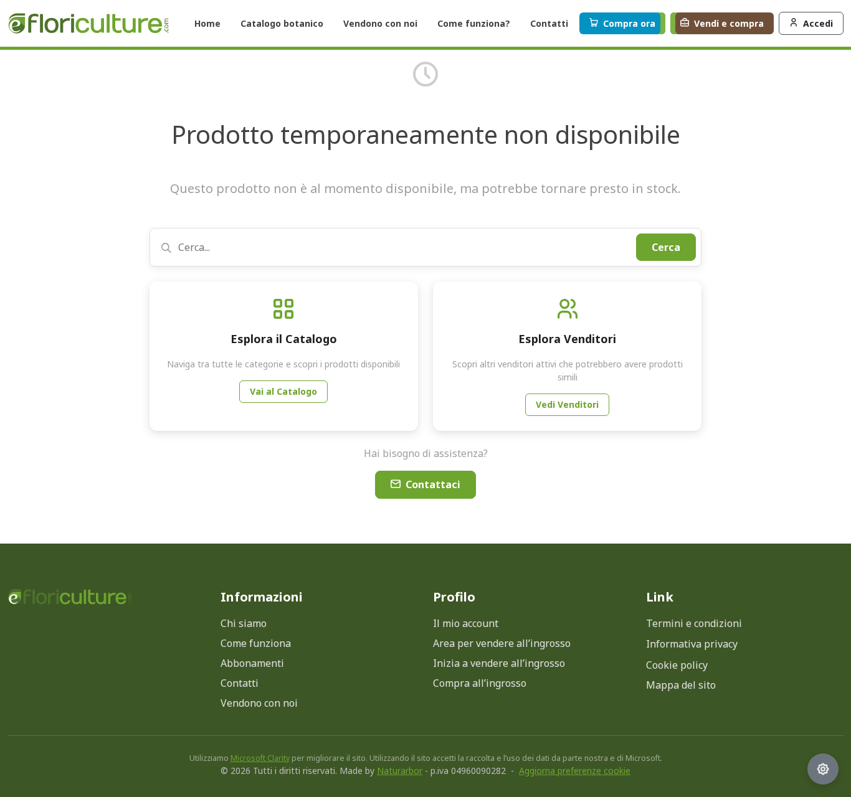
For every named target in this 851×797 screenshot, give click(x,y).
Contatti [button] (549, 23)
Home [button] (207, 23)
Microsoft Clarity (260, 758)
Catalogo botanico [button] (281, 23)
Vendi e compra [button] (729, 23)
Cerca (666, 247)
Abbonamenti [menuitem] (252, 663)
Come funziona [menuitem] (256, 643)
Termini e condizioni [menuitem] (694, 623)
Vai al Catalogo (283, 391)
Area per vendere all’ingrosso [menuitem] (502, 643)
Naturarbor (399, 770)
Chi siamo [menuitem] (244, 623)
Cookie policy (677, 665)
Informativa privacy (692, 644)
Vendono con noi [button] (380, 23)
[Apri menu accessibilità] (823, 769)
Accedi (818, 23)
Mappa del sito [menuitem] (681, 685)
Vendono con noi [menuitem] (259, 703)
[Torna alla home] (88, 23)
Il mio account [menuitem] (465, 623)
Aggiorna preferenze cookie (574, 770)
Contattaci (433, 484)
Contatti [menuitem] (240, 683)
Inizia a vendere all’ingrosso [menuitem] (499, 663)
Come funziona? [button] (473, 23)
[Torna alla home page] (69, 596)
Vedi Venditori (567, 404)
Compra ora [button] (629, 23)
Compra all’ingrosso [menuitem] (479, 683)
